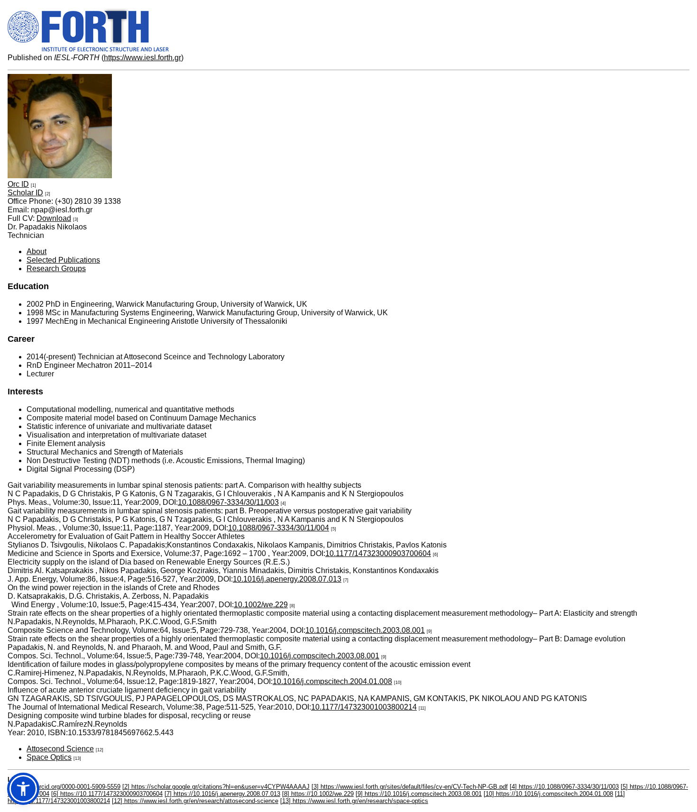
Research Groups (56, 269)
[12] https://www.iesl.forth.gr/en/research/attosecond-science (195, 800)
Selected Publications (63, 260)
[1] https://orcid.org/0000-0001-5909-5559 (64, 786)
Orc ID (18, 184)
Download (54, 218)
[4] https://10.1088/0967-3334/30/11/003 (564, 786)
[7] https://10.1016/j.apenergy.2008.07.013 (222, 793)
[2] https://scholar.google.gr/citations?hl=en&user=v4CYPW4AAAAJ (216, 786)
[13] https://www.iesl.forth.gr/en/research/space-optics (354, 800)
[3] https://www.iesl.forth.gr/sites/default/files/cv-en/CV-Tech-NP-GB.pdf (410, 786)
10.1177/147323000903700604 (378, 553)
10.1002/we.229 (261, 605)
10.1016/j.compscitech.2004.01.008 (332, 681)
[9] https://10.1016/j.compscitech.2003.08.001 (419, 793)
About (36, 251)
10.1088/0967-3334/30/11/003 (228, 502)
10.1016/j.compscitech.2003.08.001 (365, 630)
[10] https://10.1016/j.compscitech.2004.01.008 (548, 793)
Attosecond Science (60, 749)
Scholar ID (25, 193)
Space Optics (49, 757)
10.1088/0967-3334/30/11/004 (278, 528)
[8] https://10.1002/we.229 (318, 793)
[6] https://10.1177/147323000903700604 (107, 793)
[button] (23, 789)
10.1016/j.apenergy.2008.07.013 (287, 579)
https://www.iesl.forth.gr (142, 58)
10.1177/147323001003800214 (364, 707)
